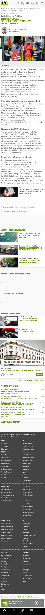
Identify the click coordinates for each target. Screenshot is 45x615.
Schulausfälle (26, 515)
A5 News (25, 501)
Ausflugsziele (5, 567)
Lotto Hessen (5, 575)
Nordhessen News (7, 489)
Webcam (37, 2)
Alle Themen (26, 480)
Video (31, 613)
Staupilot (27, 2)
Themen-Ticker (9, 386)
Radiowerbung (27, 575)
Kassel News (26, 455)
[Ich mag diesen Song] (32, 603)
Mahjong (4, 581)
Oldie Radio (5, 458)
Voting (24, 547)
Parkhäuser (26, 509)
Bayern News (26, 469)
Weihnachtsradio (6, 469)
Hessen (3, 437)
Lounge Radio (5, 466)
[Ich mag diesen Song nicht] (41, 603)
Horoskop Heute (6, 524)
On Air (25, 521)
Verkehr (26, 486)
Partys (3, 590)
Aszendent (4, 541)
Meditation (4, 564)
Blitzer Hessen (27, 492)
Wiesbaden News (28, 449)
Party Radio (5, 463)
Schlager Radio (6, 460)
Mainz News (26, 452)
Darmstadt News (28, 458)
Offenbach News (27, 460)
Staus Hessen (26, 489)
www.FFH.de (15, 434)
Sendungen (26, 524)
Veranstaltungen (6, 555)
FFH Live (4, 443)
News (24, 440)
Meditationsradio (6, 472)
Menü (40, 613)
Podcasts (25, 538)
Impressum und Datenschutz (11, 597)
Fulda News (26, 466)
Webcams (25, 532)
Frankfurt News (27, 446)
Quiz (2, 587)
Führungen (26, 570)
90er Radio (4, 449)
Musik (13, 613)
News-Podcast (27, 541)
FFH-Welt (26, 552)
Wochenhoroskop (7, 529)
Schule (30, 207)
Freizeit (4, 552)
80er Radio (4, 446)
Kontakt (25, 561)
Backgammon (5, 584)
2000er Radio (5, 452)
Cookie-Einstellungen (30, 597)
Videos (24, 529)
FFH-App (25, 555)
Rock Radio (4, 455)
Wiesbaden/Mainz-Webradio (30, 381)
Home (4, 613)
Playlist (22, 2)
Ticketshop (4, 572)
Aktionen (25, 526)
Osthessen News (6, 492)
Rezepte (4, 561)
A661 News (26, 503)
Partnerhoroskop (6, 538)
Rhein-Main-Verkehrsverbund (14, 211)
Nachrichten (5, 9)
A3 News (25, 498)
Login (24, 581)
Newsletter (26, 558)
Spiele (3, 578)
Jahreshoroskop (6, 535)
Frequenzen (26, 564)
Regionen (5, 486)
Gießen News (27, 463)
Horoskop (5, 521)
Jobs (24, 567)
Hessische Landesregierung (13, 207)
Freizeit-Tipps (5, 570)
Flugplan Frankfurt (28, 512)
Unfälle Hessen (27, 495)
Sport (24, 472)
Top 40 (3, 475)
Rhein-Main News (7, 498)
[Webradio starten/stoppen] (36, 603)
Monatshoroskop (6, 532)
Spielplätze (4, 558)
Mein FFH (42, 2)
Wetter (32, 2)
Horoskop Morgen (7, 526)
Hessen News (27, 443)
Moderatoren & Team (29, 535)
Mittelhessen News (7, 495)
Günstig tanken (27, 506)
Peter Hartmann (15, 32)
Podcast (22, 613)
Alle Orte (25, 478)
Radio (3, 440)
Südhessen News (6, 501)
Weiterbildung (27, 578)
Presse (24, 572)
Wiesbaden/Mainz (17, 9)
